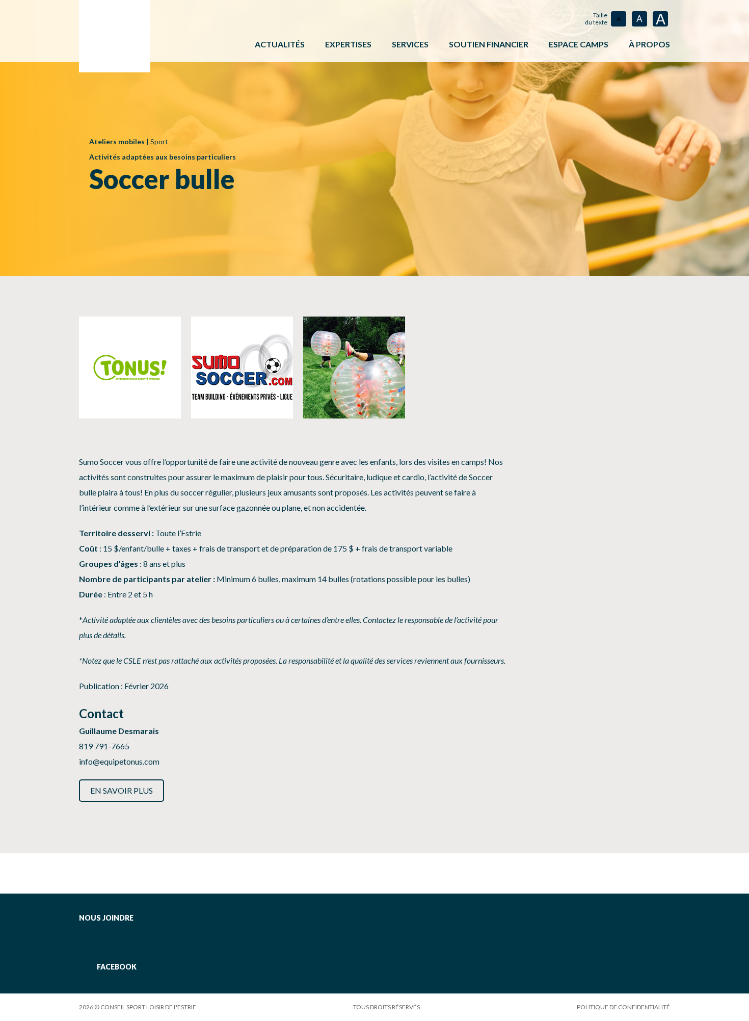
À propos (649, 44)
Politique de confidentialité (623, 1007)
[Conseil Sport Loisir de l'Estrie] (114, 36)
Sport (159, 141)
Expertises (348, 44)
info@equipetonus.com (119, 761)
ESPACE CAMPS (578, 44)
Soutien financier (488, 44)
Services (410, 44)
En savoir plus (121, 790)
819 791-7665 (104, 746)
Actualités (280, 44)
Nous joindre (106, 917)
